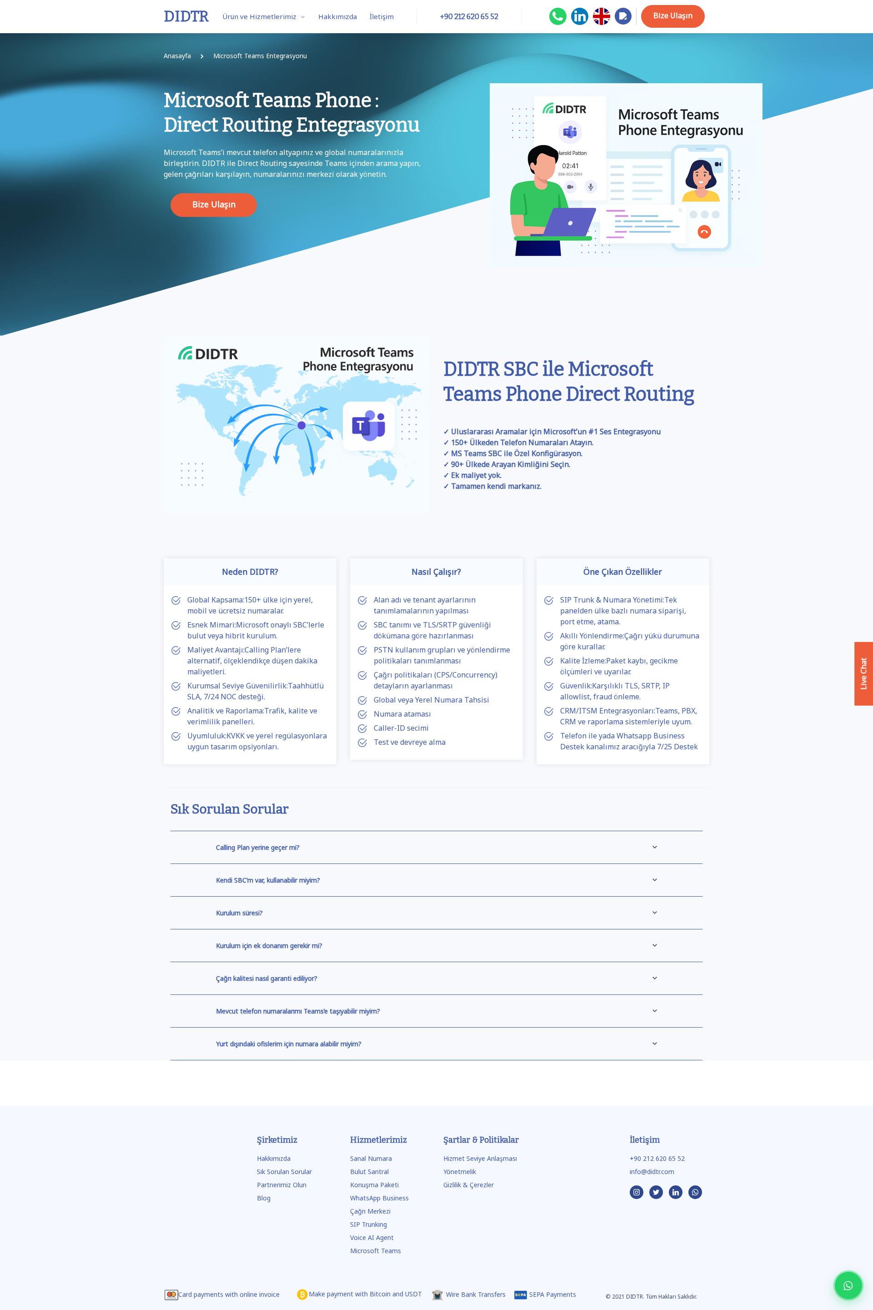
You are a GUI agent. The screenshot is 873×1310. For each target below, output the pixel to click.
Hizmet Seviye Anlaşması (480, 1158)
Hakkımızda (337, 16)
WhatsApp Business (379, 1198)
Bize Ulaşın (672, 15)
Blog (264, 1198)
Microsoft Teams (375, 1250)
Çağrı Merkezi (370, 1211)
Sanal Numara (371, 1158)
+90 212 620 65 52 (657, 1158)
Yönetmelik (459, 1171)
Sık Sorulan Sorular (284, 1171)
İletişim (382, 16)
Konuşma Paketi (374, 1184)
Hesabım (623, 24)
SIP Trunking (368, 1224)
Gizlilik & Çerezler (468, 1184)
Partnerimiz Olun (281, 1184)
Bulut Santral (369, 1171)
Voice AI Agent (372, 1237)
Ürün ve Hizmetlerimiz (260, 16)
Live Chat (863, 673)
